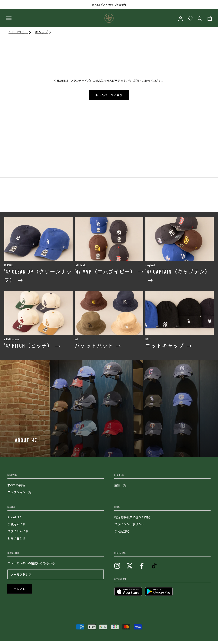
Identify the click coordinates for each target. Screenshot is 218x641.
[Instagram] (117, 565)
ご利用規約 (121, 531)
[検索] (200, 18)
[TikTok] (154, 565)
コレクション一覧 (19, 492)
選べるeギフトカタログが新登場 (109, 4)
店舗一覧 (120, 485)
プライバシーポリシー (129, 524)
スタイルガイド (17, 531)
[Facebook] (142, 565)
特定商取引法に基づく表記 (132, 517)
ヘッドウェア (18, 32)
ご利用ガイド (16, 524)
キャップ (41, 32)
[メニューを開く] (8, 18)
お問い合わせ (16, 538)
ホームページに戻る (109, 95)
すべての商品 (16, 485)
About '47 (14, 517)
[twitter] (129, 565)
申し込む (20, 588)
